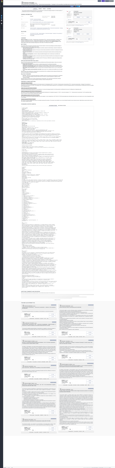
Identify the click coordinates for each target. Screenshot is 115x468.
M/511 (47, 361)
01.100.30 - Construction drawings (35, 19)
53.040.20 (44, 432)
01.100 (77, 25)
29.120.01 (80, 431)
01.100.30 (35, 6)
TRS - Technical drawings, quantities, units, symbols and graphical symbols (42, 22)
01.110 (39, 6)
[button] (72, 6)
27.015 (74, 336)
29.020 (77, 336)
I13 (47, 415)
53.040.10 (40, 432)
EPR (49, 361)
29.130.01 (80, 336)
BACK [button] (22, 6)
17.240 (45, 415)
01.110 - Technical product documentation (37, 20)
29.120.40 (39, 361)
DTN (48, 432)
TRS (41, 6)
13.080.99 (41, 415)
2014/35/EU (43, 361)
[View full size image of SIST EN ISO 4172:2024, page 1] (69, 15)
